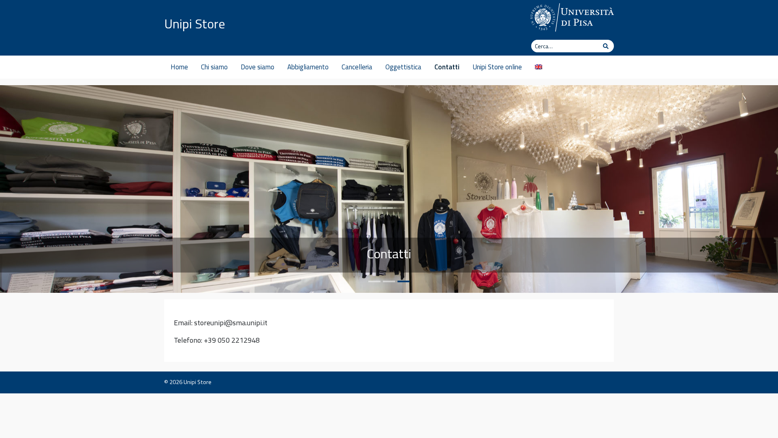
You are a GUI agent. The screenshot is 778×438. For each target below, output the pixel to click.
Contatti (447, 67)
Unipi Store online (497, 67)
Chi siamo (214, 67)
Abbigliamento (308, 67)
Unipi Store (194, 23)
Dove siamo (257, 67)
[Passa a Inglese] (538, 67)
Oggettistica (403, 67)
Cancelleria (357, 67)
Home (179, 67)
